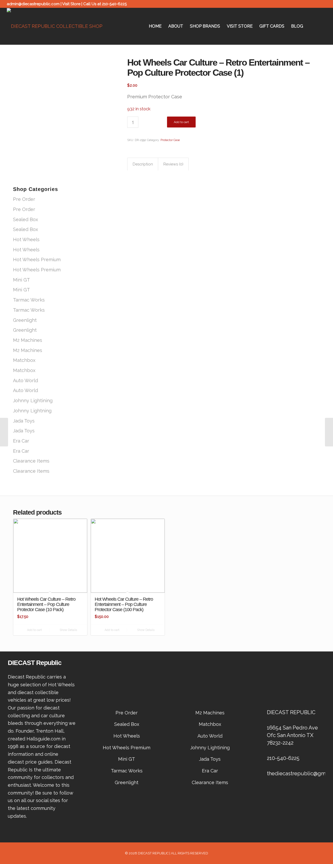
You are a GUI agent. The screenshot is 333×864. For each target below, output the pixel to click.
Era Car (21, 441)
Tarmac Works (29, 300)
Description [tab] (143, 164)
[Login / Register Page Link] (311, 26)
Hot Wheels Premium (37, 259)
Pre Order (24, 199)
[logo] (55, 26)
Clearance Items (31, 461)
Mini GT (21, 280)
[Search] (321, 26)
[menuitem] (155, 26)
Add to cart (181, 122)
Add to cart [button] (34, 630)
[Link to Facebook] (314, 4)
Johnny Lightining (33, 400)
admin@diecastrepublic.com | (34, 4)
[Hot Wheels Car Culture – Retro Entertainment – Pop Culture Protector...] (329, 432)
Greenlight (25, 320)
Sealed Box (25, 219)
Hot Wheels (26, 239)
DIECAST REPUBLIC (153, 853)
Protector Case (170, 140)
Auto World (25, 380)
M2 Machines (27, 340)
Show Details (68, 630)
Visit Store (71, 4)
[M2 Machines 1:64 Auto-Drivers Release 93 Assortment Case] (4, 432)
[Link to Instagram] (322, 4)
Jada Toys (24, 421)
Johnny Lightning (32, 410)
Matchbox (24, 360)
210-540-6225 (114, 4)
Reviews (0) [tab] (173, 164)
